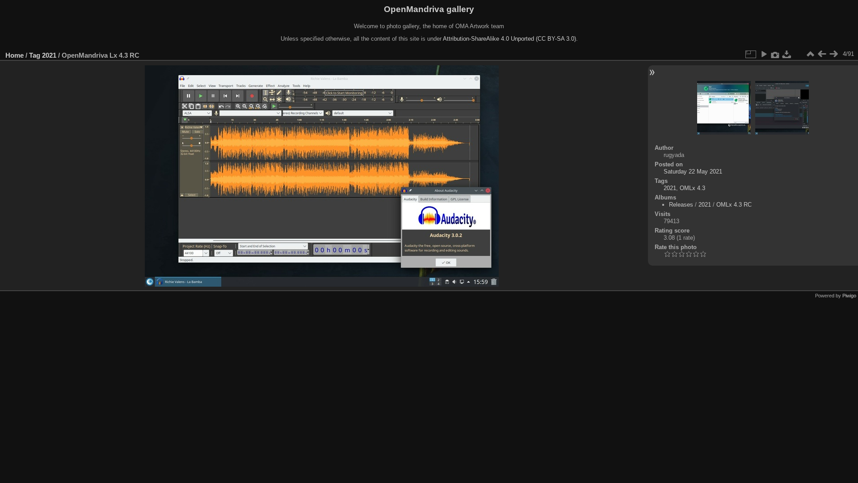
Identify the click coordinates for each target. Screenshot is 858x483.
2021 (49, 55)
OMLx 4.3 (692, 188)
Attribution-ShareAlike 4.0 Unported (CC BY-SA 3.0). (510, 38)
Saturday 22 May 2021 (693, 171)
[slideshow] (764, 54)
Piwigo (849, 295)
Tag (34, 55)
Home (14, 55)
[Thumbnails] (810, 54)
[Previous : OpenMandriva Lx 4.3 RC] (822, 54)
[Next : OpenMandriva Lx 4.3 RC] (833, 54)
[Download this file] (787, 54)
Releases (681, 204)
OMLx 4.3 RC (734, 204)
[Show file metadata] (775, 54)
